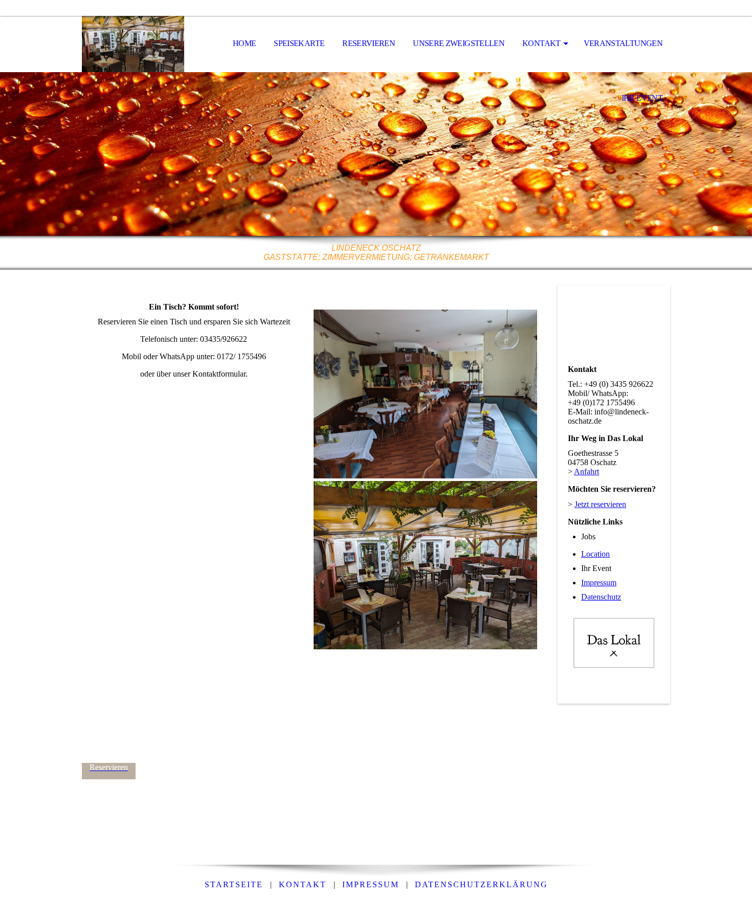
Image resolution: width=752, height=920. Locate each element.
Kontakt (541, 43)
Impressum (598, 582)
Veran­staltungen (623, 43)
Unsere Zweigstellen (458, 43)
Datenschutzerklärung (481, 884)
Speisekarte (299, 43)
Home (244, 43)
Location (595, 554)
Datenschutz (601, 597)
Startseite (234, 884)
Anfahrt (586, 471)
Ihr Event (642, 98)
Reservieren (368, 43)
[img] (133, 44)
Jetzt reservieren (600, 504)
